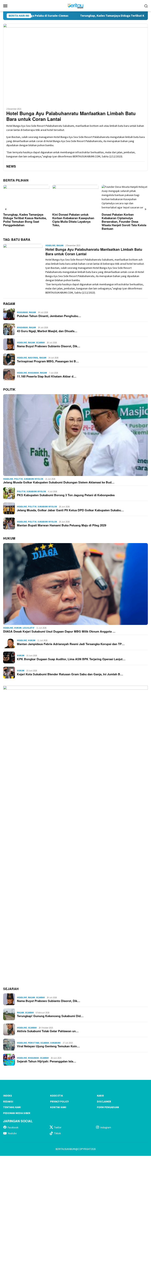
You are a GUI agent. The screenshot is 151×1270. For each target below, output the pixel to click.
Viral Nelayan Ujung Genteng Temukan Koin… (48, 1046)
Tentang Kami (12, 1107)
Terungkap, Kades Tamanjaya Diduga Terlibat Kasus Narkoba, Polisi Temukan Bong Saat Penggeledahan (25, 220)
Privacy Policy (59, 1101)
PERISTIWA (33, 1042)
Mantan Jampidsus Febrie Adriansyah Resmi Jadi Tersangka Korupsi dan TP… (71, 644)
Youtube (12, 1133)
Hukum (18, 627)
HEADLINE (50, 245)
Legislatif (28, 627)
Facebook (13, 1127)
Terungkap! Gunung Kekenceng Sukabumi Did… (50, 1016)
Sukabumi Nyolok (33, 479)
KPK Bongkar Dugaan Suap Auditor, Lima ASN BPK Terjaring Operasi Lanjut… (71, 659)
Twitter (57, 1127)
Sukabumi (55, 1042)
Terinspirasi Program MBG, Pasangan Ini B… (48, 361)
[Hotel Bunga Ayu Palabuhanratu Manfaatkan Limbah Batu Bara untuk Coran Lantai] (75, 64)
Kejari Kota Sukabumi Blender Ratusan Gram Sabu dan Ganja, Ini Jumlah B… (70, 674)
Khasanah (22, 312)
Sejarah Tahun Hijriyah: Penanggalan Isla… (46, 1061)
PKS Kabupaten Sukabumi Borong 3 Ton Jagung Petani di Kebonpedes (66, 495)
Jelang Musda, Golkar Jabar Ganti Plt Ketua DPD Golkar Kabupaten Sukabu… (70, 510)
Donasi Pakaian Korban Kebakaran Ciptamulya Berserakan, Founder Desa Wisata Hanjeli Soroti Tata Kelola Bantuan (124, 221)
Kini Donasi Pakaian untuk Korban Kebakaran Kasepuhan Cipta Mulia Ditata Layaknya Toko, (73, 220)
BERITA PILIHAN (16, 180)
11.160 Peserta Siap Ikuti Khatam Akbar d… (46, 376)
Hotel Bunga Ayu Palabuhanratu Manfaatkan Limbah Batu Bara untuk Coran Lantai (71, 116)
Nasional (33, 357)
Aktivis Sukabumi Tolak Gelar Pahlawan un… (48, 1031)
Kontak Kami (58, 1107)
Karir (100, 1095)
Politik (18, 479)
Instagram (105, 1127)
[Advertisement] (75, 1212)
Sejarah (40, 342)
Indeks (7, 1095)
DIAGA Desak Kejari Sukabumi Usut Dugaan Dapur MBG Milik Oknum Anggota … (59, 631)
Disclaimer (104, 1101)
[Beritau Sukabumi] (75, 5)
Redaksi (8, 1101)
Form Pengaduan (108, 1107)
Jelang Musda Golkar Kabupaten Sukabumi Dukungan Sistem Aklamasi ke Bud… (58, 482)
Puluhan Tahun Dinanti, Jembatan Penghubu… (49, 316)
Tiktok (57, 1133)
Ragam (60, 245)
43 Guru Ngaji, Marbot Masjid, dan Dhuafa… (47, 331)
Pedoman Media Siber (16, 1113)
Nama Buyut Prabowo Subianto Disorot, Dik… (48, 346)
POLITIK (9, 389)
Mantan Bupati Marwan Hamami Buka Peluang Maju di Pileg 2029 (61, 525)
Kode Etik (56, 1095)
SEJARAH (11, 988)
